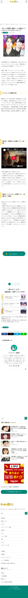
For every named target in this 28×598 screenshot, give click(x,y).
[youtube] (18, 366)
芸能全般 (3, 518)
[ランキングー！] (14, 1)
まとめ (2, 542)
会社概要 (3, 551)
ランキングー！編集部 (14, 352)
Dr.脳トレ (3, 573)
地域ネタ (3, 530)
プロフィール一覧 (5, 545)
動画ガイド (3, 579)
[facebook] (10, 587)
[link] (9, 366)
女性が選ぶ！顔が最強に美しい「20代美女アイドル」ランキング (11, 304)
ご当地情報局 (4, 576)
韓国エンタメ (4, 521)
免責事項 (3, 554)
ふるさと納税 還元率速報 (6, 582)
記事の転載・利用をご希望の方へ (8, 563)
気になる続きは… (14, 254)
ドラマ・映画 (4, 536)
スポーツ (3, 524)
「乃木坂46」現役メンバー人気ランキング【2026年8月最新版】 (11, 297)
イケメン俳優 (5, 32)
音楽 (2, 539)
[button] (4, 334)
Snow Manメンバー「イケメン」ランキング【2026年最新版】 (11, 311)
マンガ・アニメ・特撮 (6, 527)
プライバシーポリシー (6, 557)
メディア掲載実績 (5, 560)
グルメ (2, 533)
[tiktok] (16, 366)
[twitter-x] (12, 366)
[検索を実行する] (26, 418)
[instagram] (14, 366)
